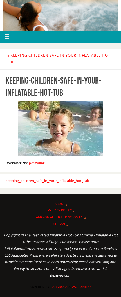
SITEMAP (59, 224)
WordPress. (82, 286)
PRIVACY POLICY (60, 210)
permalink (37, 163)
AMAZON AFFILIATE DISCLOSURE (60, 217)
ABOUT (60, 204)
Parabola (59, 286)
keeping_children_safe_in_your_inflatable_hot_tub (33, 180)
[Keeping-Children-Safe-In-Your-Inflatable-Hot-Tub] (60, 128)
